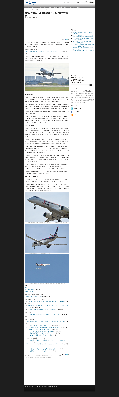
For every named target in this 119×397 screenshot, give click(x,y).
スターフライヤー (77, 100)
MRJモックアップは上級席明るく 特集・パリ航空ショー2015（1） (43, 344)
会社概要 (26, 386)
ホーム (27, 7)
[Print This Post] (68, 39)
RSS (74, 114)
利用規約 (38, 386)
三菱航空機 (31, 357)
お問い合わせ (56, 386)
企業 (65, 7)
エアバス (82, 100)
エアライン (39, 7)
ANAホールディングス (80, 91)
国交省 (83, 93)
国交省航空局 (76, 93)
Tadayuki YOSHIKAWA (32, 17)
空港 (45, 7)
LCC (93, 100)
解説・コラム (72, 7)
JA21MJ (39, 355)
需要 (50, 7)
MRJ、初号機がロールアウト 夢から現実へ (37, 351)
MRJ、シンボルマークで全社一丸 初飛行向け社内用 (39, 331)
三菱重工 (35, 357)
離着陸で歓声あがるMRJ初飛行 (34, 296)
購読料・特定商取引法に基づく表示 (47, 386)
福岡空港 (89, 99)
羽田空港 (76, 102)
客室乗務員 (86, 100)
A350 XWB (87, 97)
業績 (55, 7)
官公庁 (60, 7)
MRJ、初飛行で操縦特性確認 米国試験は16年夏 (38, 335)
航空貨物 (80, 93)
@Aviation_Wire (77, 108)
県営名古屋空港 (29, 291)
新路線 (72, 102)
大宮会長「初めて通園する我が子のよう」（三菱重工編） (42, 309)
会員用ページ (80, 7)
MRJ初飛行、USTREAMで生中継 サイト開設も (38, 329)
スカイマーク (85, 99)
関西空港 (77, 95)
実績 (82, 99)
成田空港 (91, 95)
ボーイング (78, 99)
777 (85, 95)
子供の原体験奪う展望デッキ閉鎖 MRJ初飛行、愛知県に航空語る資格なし (45, 321)
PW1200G (44, 355)
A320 (74, 91)
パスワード (78, 2)
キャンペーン (91, 97)
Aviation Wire (76, 111)
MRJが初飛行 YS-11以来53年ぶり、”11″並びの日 (46, 14)
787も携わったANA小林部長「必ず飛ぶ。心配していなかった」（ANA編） (46, 301)
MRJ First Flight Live (30, 289)
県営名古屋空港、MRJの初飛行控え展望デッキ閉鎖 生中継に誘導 (42, 327)
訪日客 (72, 91)
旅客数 (84, 102)
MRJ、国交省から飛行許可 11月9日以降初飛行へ (38, 333)
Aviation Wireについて (32, 386)
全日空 (81, 95)
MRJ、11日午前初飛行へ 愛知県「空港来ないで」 (39, 325)
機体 (32, 7)
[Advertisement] (82, 18)
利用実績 (83, 97)
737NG (86, 93)
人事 (81, 97)
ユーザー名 (66, 2)
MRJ (26, 9)
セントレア (73, 99)
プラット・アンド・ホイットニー (52, 355)
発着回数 (81, 102)
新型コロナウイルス (75, 97)
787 (87, 95)
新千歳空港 (90, 100)
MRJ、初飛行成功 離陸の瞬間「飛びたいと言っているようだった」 (43, 51)
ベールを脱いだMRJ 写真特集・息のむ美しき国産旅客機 (40, 349)
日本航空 (89, 91)
